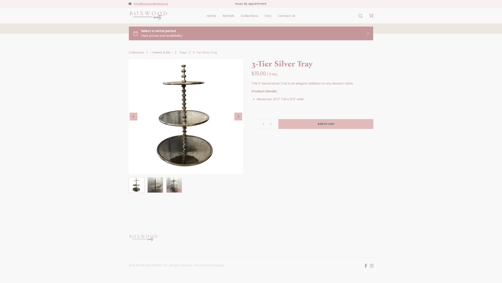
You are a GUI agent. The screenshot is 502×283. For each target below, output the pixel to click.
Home (211, 16)
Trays (182, 52)
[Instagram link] (371, 266)
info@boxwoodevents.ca (151, 4)
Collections (249, 16)
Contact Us (286, 16)
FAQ (268, 16)
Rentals (228, 16)
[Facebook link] (366, 266)
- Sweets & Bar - (161, 52)
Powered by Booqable (209, 265)
